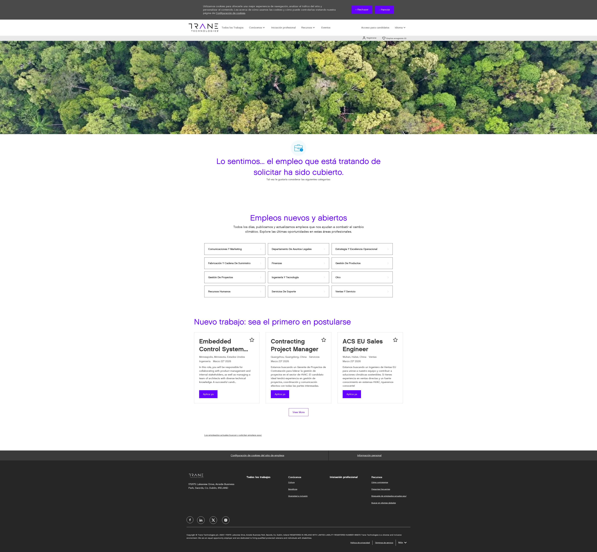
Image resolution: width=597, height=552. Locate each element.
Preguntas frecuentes (380, 489)
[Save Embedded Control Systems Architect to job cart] (251, 339)
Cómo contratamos (379, 482)
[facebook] (190, 519)
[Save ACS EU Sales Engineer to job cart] (395, 339)
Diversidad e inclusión (298, 496)
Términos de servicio (384, 542)
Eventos (325, 27)
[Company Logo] (203, 27)
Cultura (291, 482)
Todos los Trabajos (232, 27)
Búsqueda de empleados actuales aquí (388, 496)
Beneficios (292, 489)
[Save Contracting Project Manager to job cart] (323, 339)
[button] (369, 38)
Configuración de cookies (230, 13)
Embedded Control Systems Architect (223, 345)
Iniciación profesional (283, 27)
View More (299, 412)
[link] (234, 249)
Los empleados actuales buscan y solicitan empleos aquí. (233, 435)
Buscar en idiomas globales (383, 503)
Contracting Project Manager (294, 345)
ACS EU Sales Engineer (363, 345)
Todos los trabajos (258, 477)
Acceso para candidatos (375, 27)
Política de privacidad (360, 542)
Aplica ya (208, 394)
